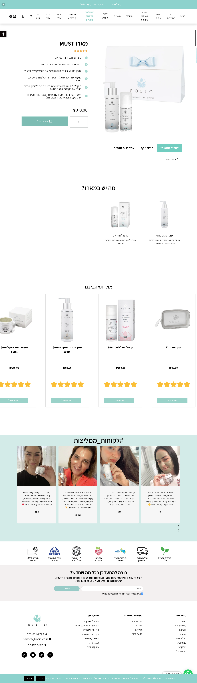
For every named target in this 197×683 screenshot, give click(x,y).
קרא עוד (29, 678)
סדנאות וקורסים (72, 16)
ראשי (182, 16)
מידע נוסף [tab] (147, 148)
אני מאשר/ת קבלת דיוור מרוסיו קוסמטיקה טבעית (121, 593)
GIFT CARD (105, 16)
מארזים (117, 16)
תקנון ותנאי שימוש (90, 634)
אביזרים (129, 16)
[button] (3, 34)
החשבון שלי (181, 651)
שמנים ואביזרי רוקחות (144, 16)
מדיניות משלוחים (91, 630)
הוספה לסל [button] (172, 400)
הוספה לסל (42, 121)
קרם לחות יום (120, 235)
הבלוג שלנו (59, 16)
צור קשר (38, 16)
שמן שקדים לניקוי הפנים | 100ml (67, 349)
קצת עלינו (48, 16)
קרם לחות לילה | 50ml (120, 347)
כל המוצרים (171, 16)
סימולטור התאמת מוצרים (87, 625)
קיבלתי (40, 678)
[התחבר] (23, 16)
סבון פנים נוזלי (164, 235)
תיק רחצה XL (173, 347)
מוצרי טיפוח (158, 16)
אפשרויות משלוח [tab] (124, 148)
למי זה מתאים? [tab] (169, 148)
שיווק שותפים (93, 647)
